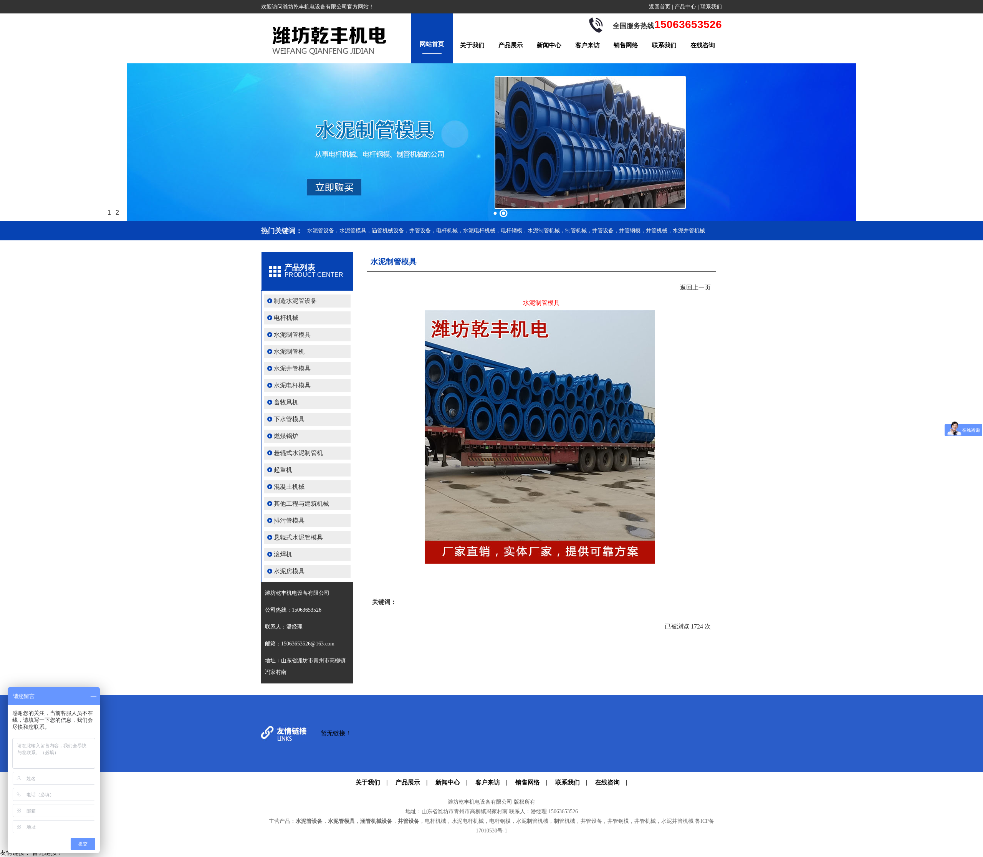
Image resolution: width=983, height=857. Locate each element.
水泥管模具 (341, 821)
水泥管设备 (309, 821)
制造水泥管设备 (295, 301)
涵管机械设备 (376, 821)
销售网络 (626, 45)
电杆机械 (286, 317)
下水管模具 (289, 419)
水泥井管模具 (292, 368)
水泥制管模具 (292, 334)
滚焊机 (283, 554)
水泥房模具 (289, 571)
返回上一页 (695, 287)
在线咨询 (702, 45)
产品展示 (510, 45)
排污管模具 (289, 520)
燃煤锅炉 (286, 436)
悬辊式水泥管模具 (298, 537)
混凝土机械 (289, 486)
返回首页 (659, 7)
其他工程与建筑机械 (301, 503)
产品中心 (685, 7)
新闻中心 (549, 45)
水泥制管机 (289, 351)
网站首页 (432, 44)
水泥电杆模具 (292, 385)
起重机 (283, 470)
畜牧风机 (286, 402)
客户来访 (587, 45)
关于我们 (472, 45)
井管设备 (408, 821)
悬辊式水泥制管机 (298, 453)
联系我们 (711, 7)
